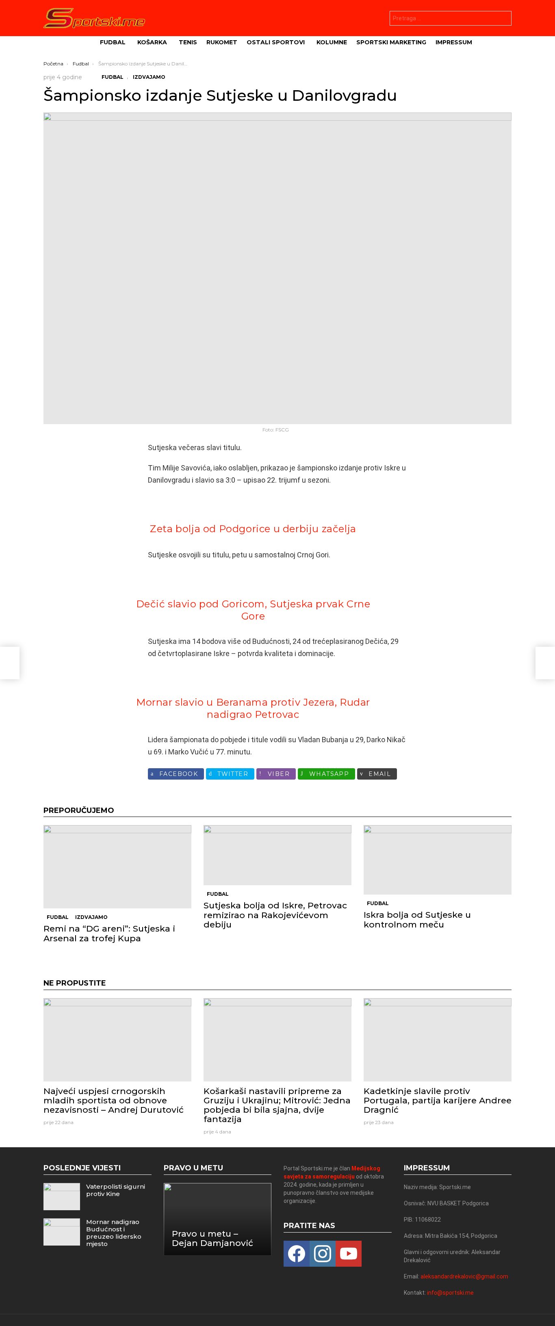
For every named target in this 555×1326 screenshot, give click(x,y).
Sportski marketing (391, 42)
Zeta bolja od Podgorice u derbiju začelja (253, 529)
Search (503, 19)
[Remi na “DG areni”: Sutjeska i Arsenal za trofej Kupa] (117, 866)
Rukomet (221, 42)
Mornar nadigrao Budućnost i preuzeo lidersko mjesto (113, 1233)
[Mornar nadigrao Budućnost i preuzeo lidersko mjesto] (61, 1232)
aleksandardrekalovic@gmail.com (464, 1276)
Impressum (454, 42)
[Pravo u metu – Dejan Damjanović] (218, 1219)
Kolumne (332, 42)
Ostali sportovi (276, 42)
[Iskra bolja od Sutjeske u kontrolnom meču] (438, 860)
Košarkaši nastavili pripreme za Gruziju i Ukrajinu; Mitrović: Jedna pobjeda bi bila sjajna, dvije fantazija (277, 1105)
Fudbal (113, 42)
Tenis (188, 42)
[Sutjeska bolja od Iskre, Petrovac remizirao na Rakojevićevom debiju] (277, 855)
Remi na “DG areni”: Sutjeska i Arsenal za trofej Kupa (109, 933)
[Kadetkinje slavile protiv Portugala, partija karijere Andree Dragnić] (438, 1039)
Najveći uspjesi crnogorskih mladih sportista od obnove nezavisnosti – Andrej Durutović (113, 1100)
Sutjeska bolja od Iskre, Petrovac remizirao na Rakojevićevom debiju (275, 914)
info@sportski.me (450, 1292)
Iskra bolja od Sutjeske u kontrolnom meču (417, 919)
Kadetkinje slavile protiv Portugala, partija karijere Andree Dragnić (438, 1100)
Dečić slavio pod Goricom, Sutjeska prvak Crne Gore (253, 610)
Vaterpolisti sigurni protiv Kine (115, 1190)
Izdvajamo (91, 917)
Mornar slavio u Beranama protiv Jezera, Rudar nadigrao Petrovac (253, 708)
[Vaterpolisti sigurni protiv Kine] (61, 1196)
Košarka (152, 42)
